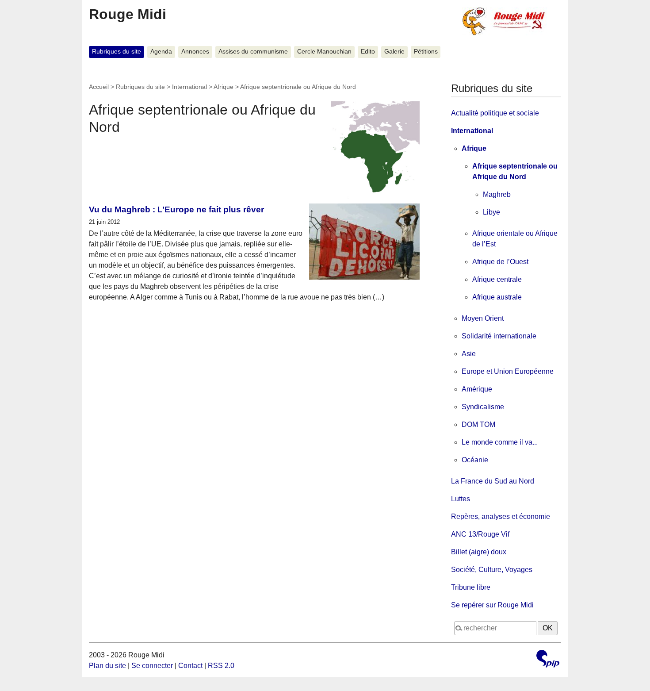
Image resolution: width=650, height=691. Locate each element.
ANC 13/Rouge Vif (480, 534)
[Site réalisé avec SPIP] (548, 660)
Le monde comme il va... (500, 442)
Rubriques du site (116, 51)
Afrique (223, 86)
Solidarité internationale (499, 336)
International (189, 86)
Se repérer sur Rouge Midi (492, 605)
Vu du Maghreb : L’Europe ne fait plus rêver (176, 209)
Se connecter (152, 665)
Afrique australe (497, 297)
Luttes (460, 499)
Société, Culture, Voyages (491, 569)
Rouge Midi (127, 14)
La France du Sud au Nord (492, 481)
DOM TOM (478, 424)
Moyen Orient (483, 318)
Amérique (477, 389)
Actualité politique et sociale (495, 113)
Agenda (161, 51)
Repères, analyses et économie (500, 516)
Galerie (394, 51)
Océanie (475, 460)
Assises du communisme (253, 51)
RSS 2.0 (221, 665)
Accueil (99, 86)
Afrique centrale (497, 279)
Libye (491, 212)
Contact (190, 665)
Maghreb (497, 194)
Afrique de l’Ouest (500, 261)
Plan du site (107, 665)
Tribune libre (470, 587)
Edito (368, 51)
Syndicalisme (483, 407)
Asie (469, 353)
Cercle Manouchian (324, 51)
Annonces (195, 51)
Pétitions (426, 51)
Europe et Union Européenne (508, 371)
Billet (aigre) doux (478, 552)
